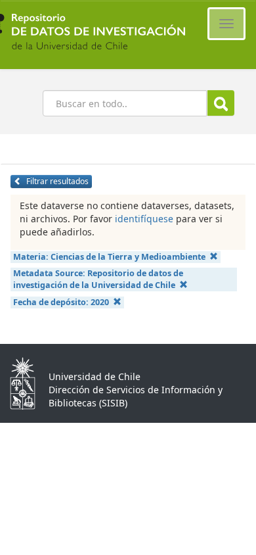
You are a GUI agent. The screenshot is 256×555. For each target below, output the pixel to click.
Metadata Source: (98, 279)
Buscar (220, 103)
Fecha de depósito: (61, 302)
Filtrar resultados (56, 181)
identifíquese (144, 218)
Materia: (109, 256)
